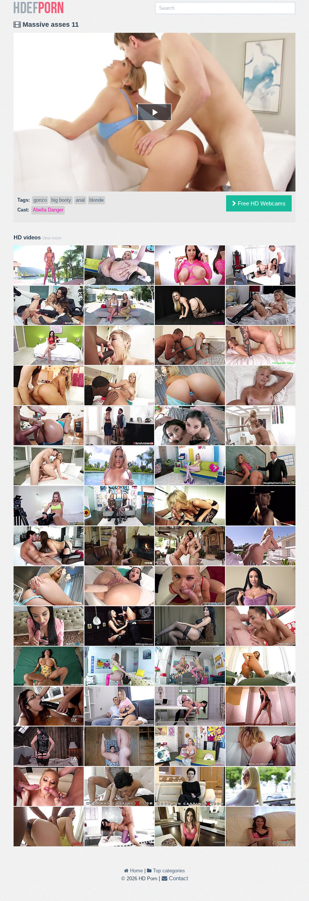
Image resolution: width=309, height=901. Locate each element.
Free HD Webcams (261, 203)
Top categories (168, 870)
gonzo (40, 200)
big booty (61, 200)
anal (80, 200)
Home (135, 870)
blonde (96, 200)
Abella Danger (48, 210)
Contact (177, 878)
